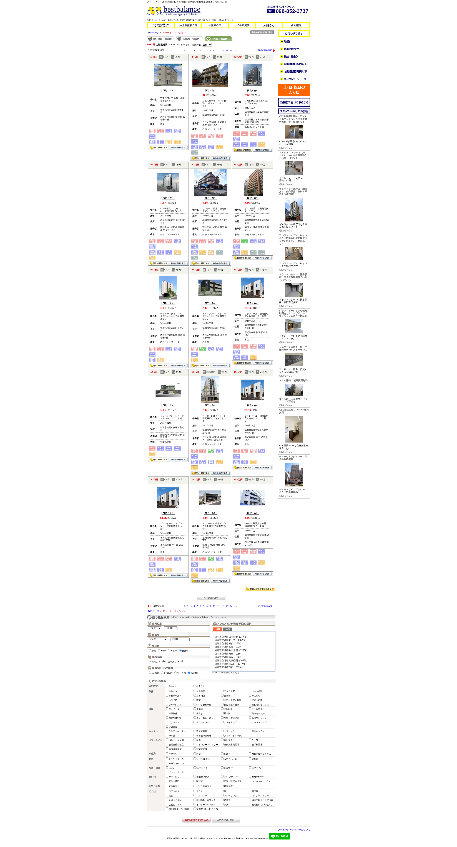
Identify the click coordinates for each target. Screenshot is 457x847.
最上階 (227, 713)
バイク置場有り (203, 786)
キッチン (153, 731)
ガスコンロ (229, 731)
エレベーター (175, 709)
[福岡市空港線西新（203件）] (238, 667)
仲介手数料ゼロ (231, 705)
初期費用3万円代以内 (262, 805)
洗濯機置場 (257, 745)
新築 (154, 651)
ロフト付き (174, 791)
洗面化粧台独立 (176, 745)
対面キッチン (258, 731)
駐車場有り (229, 786)
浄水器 (172, 736)
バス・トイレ (156, 740)
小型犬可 (173, 700)
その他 (152, 791)
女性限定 (200, 691)
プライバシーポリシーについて (294, 829)
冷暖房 (152, 753)
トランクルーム (176, 759)
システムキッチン (177, 731)
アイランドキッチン (233, 736)
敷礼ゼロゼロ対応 (260, 705)
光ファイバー (258, 768)
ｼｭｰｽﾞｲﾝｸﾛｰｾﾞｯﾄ (176, 763)
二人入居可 (229, 691)
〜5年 (163, 651)
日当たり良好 (258, 713)
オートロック (175, 777)
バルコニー (201, 796)
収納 (151, 759)
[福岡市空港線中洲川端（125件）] (238, 650)
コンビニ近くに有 (205, 718)
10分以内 (168, 673)
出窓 (171, 796)
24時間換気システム (261, 754)
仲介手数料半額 (203, 705)
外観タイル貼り (176, 800)
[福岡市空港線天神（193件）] (238, 654)
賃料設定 (153, 686)
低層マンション (259, 718)
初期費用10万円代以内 (207, 809)
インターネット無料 (206, 805)
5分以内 (155, 673)
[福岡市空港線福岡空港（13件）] (238, 637)
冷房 (198, 754)
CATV (171, 768)
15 (235, 51)
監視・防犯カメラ (232, 781)
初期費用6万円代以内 (179, 809)
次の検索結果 (265, 50)
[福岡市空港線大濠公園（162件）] (238, 660)
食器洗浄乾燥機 (203, 736)
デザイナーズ (230, 722)
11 (218, 51)
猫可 (198, 700)
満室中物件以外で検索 (262, 800)
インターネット (176, 772)
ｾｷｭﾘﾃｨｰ (153, 777)
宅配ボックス (202, 777)
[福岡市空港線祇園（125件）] (238, 647)
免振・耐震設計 (231, 718)
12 (223, 51)
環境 (151, 709)
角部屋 (199, 709)
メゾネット (174, 722)
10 (214, 51)
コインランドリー (260, 796)
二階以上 (228, 709)
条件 (151, 691)
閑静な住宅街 (175, 718)
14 (231, 51)
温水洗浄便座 (175, 749)
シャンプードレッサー (207, 745)
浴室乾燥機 (201, 749)
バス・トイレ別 (176, 740)
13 (227, 51)
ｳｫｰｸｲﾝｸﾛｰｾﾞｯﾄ (203, 759)
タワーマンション (205, 722)
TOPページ (153, 32)
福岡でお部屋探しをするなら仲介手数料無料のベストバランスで (193, 838)
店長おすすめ (175, 805)
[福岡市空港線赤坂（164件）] (238, 657)
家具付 (255, 759)
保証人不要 (257, 700)
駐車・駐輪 (154, 786)
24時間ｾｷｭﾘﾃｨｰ (259, 777)
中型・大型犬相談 (232, 700)
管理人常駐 (174, 781)
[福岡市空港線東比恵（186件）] (238, 640)
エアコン (173, 754)
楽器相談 (200, 696)
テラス (199, 791)
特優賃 (227, 800)
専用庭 (255, 791)
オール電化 (257, 709)
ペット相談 (257, 691)
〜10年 (174, 651)
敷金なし (173, 686)
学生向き (173, 691)
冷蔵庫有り (201, 731)
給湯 (198, 740)
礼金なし (200, 686)
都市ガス (228, 696)
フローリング (230, 796)
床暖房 (227, 754)
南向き (199, 713)
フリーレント (175, 705)
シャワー (256, 740)
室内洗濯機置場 (231, 745)
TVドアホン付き (232, 777)
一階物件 (173, 713)
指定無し (186, 651)
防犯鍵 (199, 781)
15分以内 (181, 673)
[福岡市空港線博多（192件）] (238, 643)
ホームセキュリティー (262, 781)
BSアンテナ (229, 768)
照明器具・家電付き (206, 800)
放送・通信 (154, 768)
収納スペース (230, 759)
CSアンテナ (202, 768)
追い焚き (228, 740)
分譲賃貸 (173, 727)
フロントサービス (260, 722)
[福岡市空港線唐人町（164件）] (238, 664)
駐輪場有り (174, 786)
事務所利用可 (175, 696)
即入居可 (256, 696)
